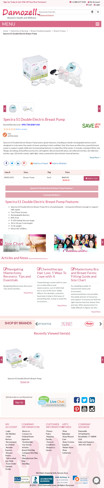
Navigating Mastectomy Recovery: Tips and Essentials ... (17, 287)
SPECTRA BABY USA (31, 124)
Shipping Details (50, 437)
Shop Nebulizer (66, 432)
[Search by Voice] (92, 11)
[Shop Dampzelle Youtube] (84, 409)
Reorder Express (9, 448)
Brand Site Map (28, 450)
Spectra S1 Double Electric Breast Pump (34, 119)
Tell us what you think (10, 459)
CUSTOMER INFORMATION (52, 425)
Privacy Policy (49, 432)
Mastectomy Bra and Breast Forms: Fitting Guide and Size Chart (84, 274)
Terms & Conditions (50, 443)
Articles (25, 447)
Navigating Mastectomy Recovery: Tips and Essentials (17, 274)
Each (49, 177)
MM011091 (9, 177)
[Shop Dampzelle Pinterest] (77, 409)
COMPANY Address (84, 425)
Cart (90, 5)
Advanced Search (46, 15)
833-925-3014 (85, 445)
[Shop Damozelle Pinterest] (24, 163)
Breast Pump (28, 177)
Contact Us (27, 434)
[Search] (98, 11)
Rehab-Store (68, 447)
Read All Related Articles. (39, 258)
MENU (8, 24)
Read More (94, 157)
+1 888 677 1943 (79, 2)
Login (97, 5)
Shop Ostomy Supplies (68, 443)
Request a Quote (50, 448)
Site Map (26, 463)
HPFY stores (66, 425)
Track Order (11, 463)
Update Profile (8, 467)
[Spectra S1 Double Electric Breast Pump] (52, 69)
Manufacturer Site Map (30, 459)
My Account (95, 2)
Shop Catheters (66, 451)
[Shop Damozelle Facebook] (6, 163)
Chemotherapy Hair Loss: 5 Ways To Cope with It (51, 272)
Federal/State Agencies (28, 437)
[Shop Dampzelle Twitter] (84, 400)
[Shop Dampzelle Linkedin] (92, 400)
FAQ (24, 455)
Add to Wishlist (59, 163)
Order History (8, 437)
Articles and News (24, 258)
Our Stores (27, 445)
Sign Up (19, 402)
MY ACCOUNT (11, 425)
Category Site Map (30, 453)
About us (26, 431)
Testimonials (27, 442)
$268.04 (66, 180)
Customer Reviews (51, 195)
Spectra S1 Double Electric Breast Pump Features (51, 188)
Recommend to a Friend (10, 443)
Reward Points (8, 454)
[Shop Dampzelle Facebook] (77, 400)
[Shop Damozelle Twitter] (18, 163)
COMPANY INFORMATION (30, 425)
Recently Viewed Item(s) (52, 333)
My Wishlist (11, 434)
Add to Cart (92, 178)
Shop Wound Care (68, 437)
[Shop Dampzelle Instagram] (92, 409)
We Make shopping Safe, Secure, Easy (52, 473)
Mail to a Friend (40, 163)
